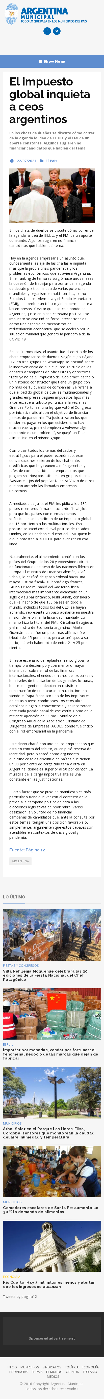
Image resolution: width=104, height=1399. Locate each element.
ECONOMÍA (11, 1276)
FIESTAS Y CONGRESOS (21, 965)
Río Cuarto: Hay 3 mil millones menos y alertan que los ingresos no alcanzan (49, 1284)
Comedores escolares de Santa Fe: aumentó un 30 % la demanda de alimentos (50, 1210)
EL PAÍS (37, 1371)
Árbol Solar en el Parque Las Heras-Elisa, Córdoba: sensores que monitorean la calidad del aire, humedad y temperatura (48, 1133)
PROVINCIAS (18, 1371)
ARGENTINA (20, 861)
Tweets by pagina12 (20, 1296)
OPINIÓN (72, 1371)
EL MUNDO (54, 1371)
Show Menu (54, 61)
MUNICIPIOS (12, 1123)
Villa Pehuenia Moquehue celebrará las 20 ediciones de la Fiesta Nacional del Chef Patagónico (45, 975)
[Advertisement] (53, 46)
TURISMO (90, 1371)
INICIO (12, 1367)
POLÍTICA (72, 1367)
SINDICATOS (51, 1367)
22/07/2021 (26, 160)
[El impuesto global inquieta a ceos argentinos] (51, 195)
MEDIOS (53, 1376)
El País (51, 160)
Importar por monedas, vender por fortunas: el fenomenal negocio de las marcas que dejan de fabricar (50, 1054)
